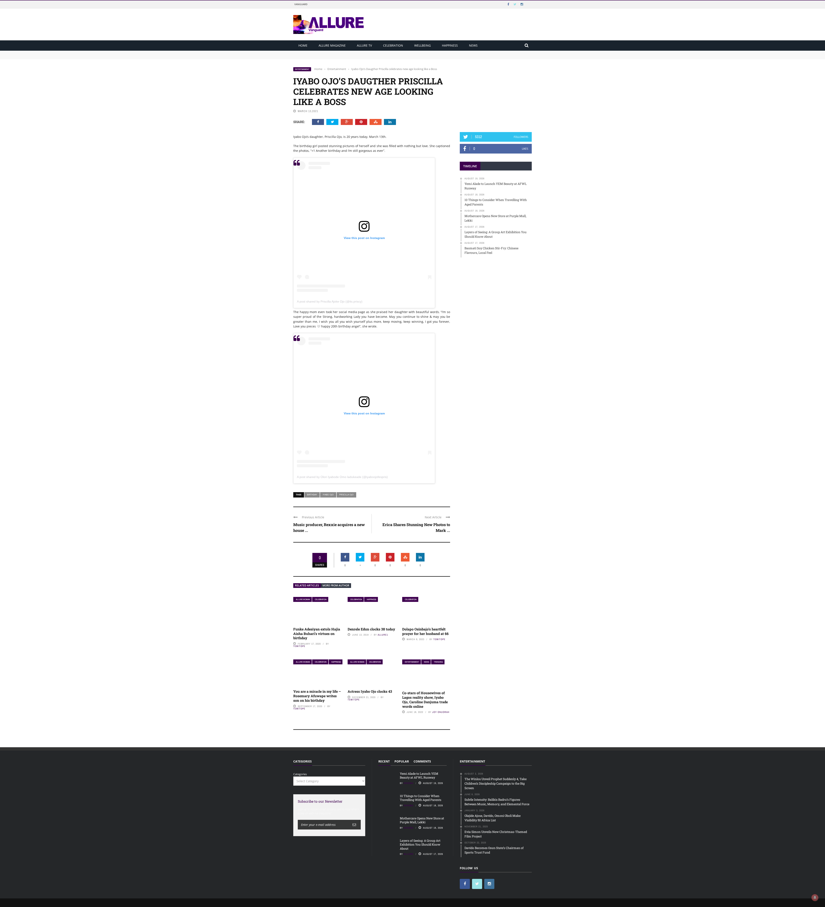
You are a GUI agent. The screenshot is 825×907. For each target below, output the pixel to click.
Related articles (307, 585)
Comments (422, 761)
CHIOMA (408, 783)
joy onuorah (440, 712)
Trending (438, 661)
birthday (312, 494)
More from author (335, 585)
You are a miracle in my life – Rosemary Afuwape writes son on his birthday (317, 696)
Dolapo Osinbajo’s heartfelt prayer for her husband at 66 (425, 631)
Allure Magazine (332, 45)
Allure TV (364, 45)
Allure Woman (303, 599)
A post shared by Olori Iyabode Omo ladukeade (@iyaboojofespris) (342, 477)
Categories (300, 774)
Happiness (450, 45)
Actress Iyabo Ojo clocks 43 (370, 691)
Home (302, 45)
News (473, 45)
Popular (401, 761)
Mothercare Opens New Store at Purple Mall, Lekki (422, 820)
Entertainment (302, 69)
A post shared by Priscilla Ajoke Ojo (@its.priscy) (329, 301)
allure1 (383, 634)
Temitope (299, 646)
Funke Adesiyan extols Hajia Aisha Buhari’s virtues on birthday (316, 633)
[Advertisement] (496, 94)
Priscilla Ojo (346, 494)
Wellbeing (422, 45)
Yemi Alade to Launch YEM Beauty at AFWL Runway (328, 53)
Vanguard (300, 4)
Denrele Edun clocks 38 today (371, 629)
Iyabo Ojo (328, 494)
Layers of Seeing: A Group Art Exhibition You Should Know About (420, 844)
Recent (384, 761)
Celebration (393, 45)
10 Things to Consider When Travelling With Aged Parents (332, 57)
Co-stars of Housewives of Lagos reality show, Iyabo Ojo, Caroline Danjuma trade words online (425, 699)
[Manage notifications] (814, 897)
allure (408, 853)
